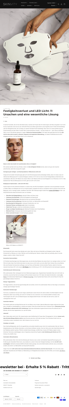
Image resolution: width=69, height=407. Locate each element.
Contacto (37, 380)
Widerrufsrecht (35, 403)
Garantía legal (38, 387)
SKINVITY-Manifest (7, 385)
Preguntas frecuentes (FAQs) (41, 382)
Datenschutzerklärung (16, 403)
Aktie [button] (6, 121)
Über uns (5, 380)
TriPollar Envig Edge (28, 276)
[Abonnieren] (26, 374)
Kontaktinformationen (26, 403)
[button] (24, 2)
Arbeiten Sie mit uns (7, 387)
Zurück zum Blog (35, 358)
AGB (45, 403)
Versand (41, 403)
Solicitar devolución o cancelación (42, 385)
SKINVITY (8, 403)
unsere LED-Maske (54, 190)
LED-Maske (26, 267)
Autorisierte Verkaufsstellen (9, 382)
